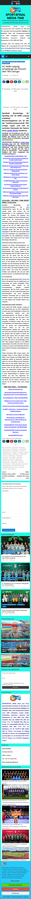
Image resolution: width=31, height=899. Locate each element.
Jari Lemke (4, 455)
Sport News (14, 465)
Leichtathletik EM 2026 (8, 661)
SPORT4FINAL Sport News (8, 467)
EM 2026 (27, 46)
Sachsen (22, 215)
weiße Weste (12, 131)
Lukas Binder (19, 457)
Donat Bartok (22, 450)
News (14, 387)
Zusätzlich (4, 43)
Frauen (28, 48)
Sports (16, 467)
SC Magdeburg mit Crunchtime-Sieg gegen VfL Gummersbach (15, 584)
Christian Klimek (22, 449)
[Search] (28, 56)
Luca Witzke (5, 457)
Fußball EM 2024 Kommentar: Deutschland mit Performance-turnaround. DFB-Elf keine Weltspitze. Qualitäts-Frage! (15, 802)
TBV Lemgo (21, 467)
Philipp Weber (14, 462)
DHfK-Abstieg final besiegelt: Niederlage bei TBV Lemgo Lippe (14, 611)
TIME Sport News (11, 468)
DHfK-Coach (23, 281)
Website (4, 523)
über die (12, 719)
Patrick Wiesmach (6, 462)
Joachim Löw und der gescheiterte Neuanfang (15, 406)
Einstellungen (15, 893)
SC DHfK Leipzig (21, 61)
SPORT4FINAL (21, 465)
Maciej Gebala (5, 459)
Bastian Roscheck (6, 449)
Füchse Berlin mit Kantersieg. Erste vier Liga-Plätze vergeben (14, 557)
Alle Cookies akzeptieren (15, 885)
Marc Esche (12, 459)
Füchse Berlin (6, 550)
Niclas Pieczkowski (19, 460)
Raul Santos (21, 462)
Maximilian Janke (6, 460)
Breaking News (14, 449)
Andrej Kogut (22, 447)
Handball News (23, 454)
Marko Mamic (19, 459)
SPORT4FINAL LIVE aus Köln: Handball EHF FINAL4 (14, 650)
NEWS (4, 202)
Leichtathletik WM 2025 (16, 724)
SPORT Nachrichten (6, 465)
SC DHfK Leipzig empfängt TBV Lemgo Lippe (23, 475)
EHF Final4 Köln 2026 (19, 643)
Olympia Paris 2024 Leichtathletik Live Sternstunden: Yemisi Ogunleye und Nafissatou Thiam (14, 826)
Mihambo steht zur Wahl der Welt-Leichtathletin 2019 (8, 475)
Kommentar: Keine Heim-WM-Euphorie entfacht (14, 781)
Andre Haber (15, 447)
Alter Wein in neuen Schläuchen (15, 414)
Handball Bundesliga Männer (9, 61)
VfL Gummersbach (11, 579)
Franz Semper (20, 452)
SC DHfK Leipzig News (16, 464)
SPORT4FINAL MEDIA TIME (15, 16)
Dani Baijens (15, 450)
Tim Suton (4, 468)
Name (4, 512)
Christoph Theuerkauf (7, 450)
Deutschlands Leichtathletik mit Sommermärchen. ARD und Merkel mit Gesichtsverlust (15, 419)
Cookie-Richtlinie (6, 896)
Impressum (26, 896)
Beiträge (24, 387)
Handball (26, 452)
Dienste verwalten (15, 880)
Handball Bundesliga (7, 454)
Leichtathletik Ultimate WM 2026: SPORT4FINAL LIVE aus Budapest (12, 630)
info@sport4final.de (11, 762)
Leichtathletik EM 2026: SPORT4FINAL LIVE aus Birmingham (14, 664)
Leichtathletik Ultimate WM (9, 625)
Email (3, 678)
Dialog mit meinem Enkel (16, 389)
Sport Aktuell (6, 63)
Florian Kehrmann (6, 452)
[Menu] (6, 56)
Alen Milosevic (8, 447)
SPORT (26, 200)
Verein (4, 269)
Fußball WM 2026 (21, 43)
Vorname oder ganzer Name (9, 673)
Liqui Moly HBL (19, 455)
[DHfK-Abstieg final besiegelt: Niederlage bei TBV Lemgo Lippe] (15, 599)
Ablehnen (15, 889)
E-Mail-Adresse (6, 518)
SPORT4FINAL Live (6, 627)
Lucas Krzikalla (12, 457)
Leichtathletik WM (15, 46)
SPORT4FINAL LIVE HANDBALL (9, 647)
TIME (21, 200)
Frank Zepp (6, 75)
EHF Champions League (8, 643)
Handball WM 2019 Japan (15, 435)
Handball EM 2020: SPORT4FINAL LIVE (15, 156)
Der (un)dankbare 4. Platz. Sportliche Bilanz (15, 397)
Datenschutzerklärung (16, 896)
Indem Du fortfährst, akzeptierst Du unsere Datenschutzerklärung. (13, 684)
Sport (10, 387)
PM (13, 200)
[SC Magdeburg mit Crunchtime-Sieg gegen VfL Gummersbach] (15, 572)
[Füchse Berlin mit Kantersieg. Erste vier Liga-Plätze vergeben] (15, 545)
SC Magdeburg (21, 577)
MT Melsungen (6, 552)
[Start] (3, 56)
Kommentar (5, 491)
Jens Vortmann (11, 455)
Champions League (16, 50)
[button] (6, 56)
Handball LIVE (16, 454)
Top (19, 387)
